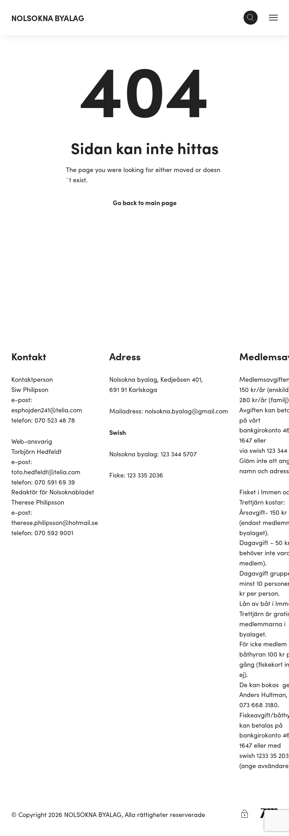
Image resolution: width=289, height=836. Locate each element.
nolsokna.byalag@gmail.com (186, 410)
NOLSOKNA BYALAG (47, 17)
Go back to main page (145, 202)
